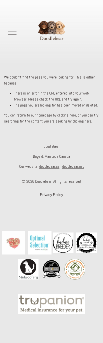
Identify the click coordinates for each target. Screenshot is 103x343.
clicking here (66, 115)
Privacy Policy (51, 194)
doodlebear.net (73, 166)
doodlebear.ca (49, 166)
